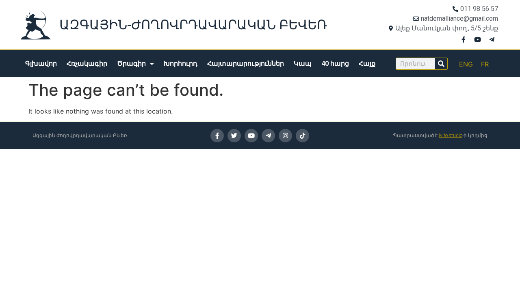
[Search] (441, 63)
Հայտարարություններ (245, 63)
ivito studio (450, 135)
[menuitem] (466, 64)
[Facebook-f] (463, 39)
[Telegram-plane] (492, 39)
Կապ (303, 63)
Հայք (367, 63)
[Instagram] (285, 135)
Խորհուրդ (180, 63)
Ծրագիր (131, 63)
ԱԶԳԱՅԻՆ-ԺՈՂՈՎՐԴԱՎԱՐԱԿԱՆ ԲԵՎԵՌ (193, 24)
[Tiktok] (302, 135)
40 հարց (335, 63)
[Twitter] (234, 135)
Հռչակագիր (87, 63)
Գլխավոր (41, 63)
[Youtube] (478, 39)
